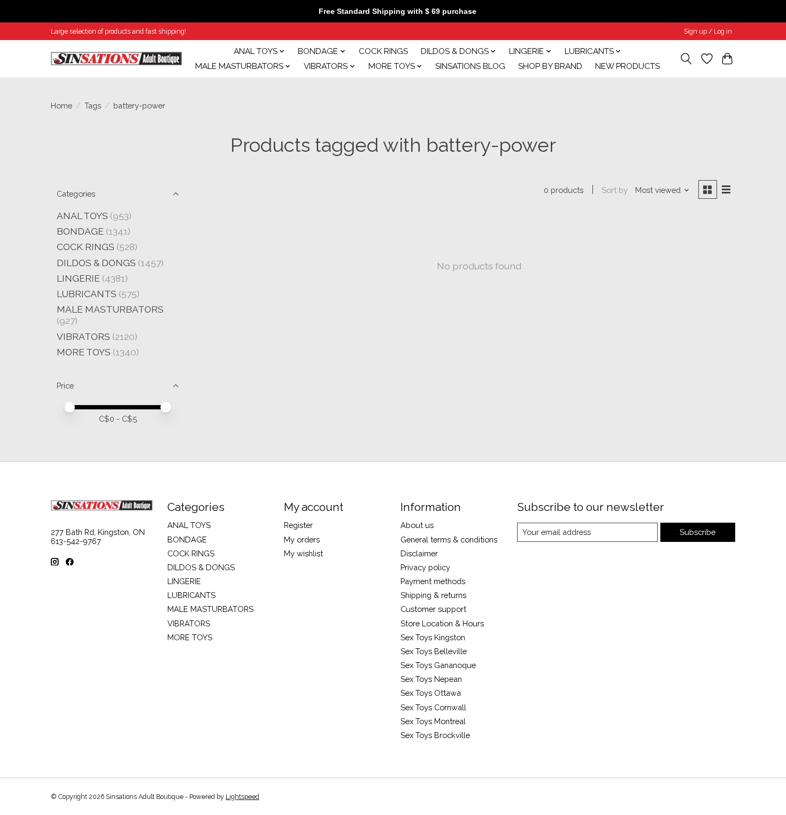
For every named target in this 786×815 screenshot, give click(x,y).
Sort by (615, 190)
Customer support (433, 609)
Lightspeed (242, 797)
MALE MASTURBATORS (110, 309)
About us (417, 525)
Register (298, 525)
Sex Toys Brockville (435, 735)
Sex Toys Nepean (431, 679)
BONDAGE (80, 231)
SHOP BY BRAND (550, 66)
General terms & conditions (448, 539)
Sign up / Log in (708, 31)
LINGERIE (78, 278)
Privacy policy (425, 567)
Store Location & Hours (442, 623)
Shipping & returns (433, 595)
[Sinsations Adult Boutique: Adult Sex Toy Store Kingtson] (116, 58)
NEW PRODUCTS (627, 66)
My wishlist (303, 553)
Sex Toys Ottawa (430, 692)
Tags (92, 105)
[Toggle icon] (686, 58)
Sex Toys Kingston (432, 637)
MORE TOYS (84, 352)
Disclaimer (419, 553)
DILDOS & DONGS (96, 262)
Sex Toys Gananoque (438, 665)
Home (61, 105)
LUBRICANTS (87, 293)
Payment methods (432, 581)
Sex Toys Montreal (433, 721)
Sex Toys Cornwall (433, 707)
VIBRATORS (83, 336)
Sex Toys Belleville (433, 651)
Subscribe (697, 532)
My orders (302, 539)
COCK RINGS (383, 51)
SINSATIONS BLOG (470, 66)
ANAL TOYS (82, 215)
